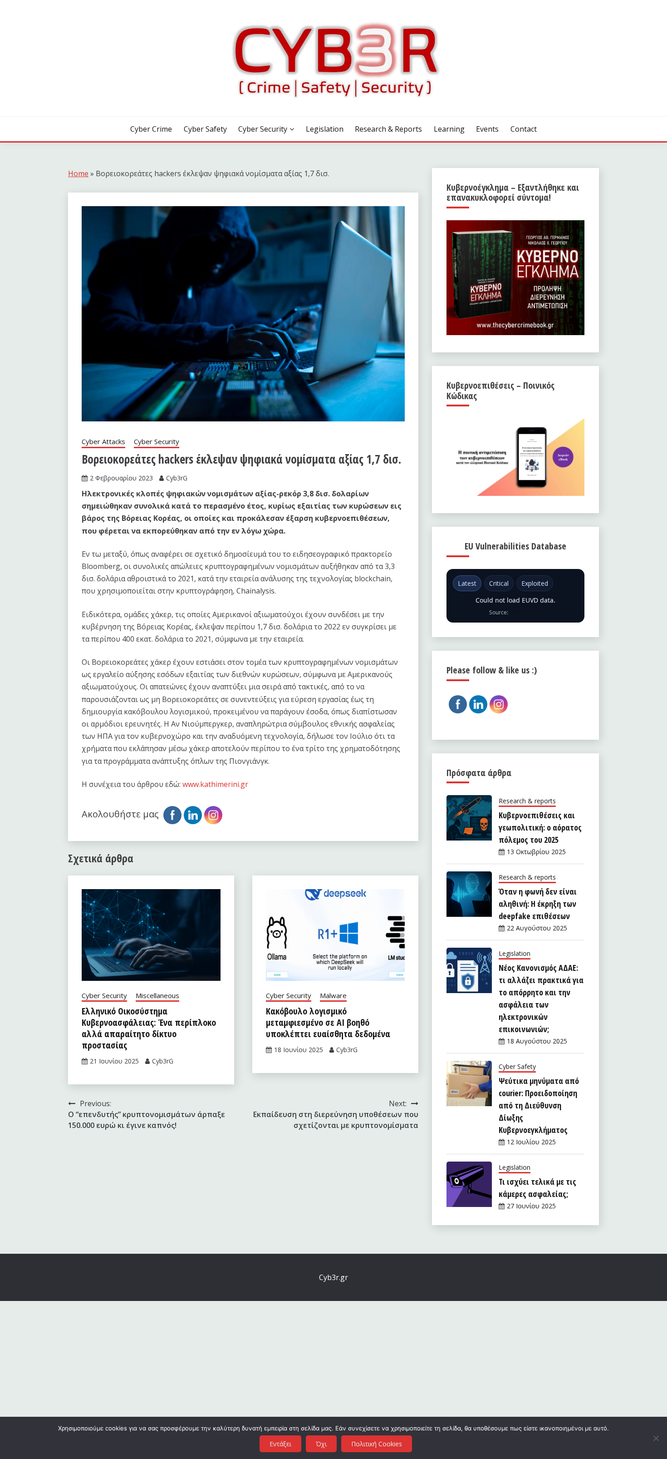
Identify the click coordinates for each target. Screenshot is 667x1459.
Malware (333, 995)
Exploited (534, 583)
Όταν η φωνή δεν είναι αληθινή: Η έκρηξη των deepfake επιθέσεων (538, 903)
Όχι (321, 1443)
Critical (499, 583)
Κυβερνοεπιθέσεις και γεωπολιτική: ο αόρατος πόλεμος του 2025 (540, 827)
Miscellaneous (157, 995)
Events (487, 129)
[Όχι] (655, 1438)
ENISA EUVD (525, 612)
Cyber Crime (151, 129)
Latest (467, 583)
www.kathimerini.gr (215, 784)
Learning (449, 129)
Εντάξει (280, 1443)
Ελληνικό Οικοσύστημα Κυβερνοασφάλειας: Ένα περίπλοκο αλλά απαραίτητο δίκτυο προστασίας (149, 1028)
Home (78, 173)
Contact (523, 129)
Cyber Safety (205, 129)
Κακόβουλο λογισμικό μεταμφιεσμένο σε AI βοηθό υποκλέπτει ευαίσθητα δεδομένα (328, 1022)
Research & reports (388, 129)
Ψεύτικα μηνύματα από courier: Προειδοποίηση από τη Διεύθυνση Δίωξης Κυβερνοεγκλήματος (539, 1105)
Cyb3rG (176, 478)
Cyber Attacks (103, 441)
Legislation (324, 129)
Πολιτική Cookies (376, 1443)
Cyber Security (262, 129)
